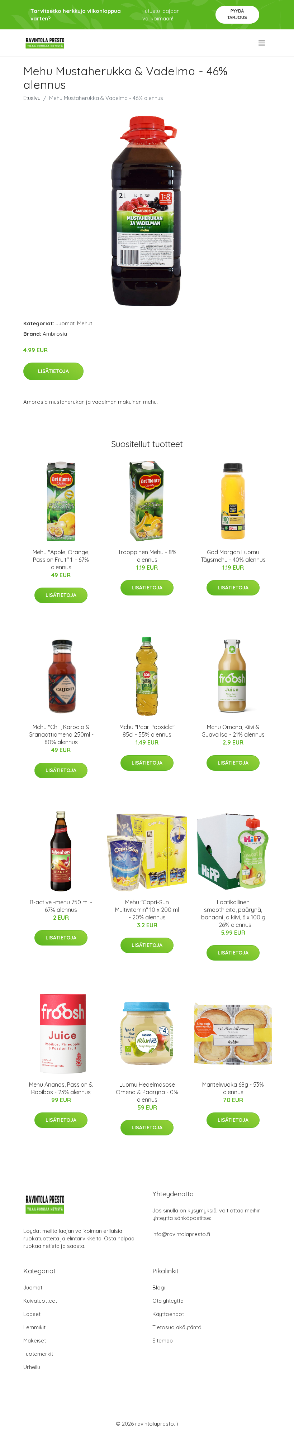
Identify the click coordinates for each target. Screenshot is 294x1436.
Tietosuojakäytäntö (176, 1327)
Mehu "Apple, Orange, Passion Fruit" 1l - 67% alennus (61, 560)
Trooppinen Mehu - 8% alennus (147, 556)
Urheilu (31, 1367)
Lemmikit (34, 1327)
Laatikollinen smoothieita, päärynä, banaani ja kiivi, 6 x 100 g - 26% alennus (233, 913)
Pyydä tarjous (237, 14)
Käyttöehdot (168, 1314)
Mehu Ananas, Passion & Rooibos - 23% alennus (61, 1088)
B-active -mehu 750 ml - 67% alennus (61, 906)
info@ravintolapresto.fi (181, 1234)
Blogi (158, 1287)
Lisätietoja (53, 371)
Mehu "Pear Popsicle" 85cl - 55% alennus (147, 730)
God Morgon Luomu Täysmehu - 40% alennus (233, 556)
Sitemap (162, 1340)
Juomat (65, 323)
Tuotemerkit (38, 1353)
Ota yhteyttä (168, 1300)
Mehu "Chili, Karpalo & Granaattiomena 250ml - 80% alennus (61, 734)
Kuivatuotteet (40, 1300)
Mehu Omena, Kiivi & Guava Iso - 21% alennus (233, 730)
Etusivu (32, 98)
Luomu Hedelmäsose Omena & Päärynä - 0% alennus (147, 1092)
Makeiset (34, 1340)
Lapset (32, 1314)
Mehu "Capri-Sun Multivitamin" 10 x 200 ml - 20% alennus (147, 910)
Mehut (84, 323)
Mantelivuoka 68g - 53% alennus (233, 1088)
